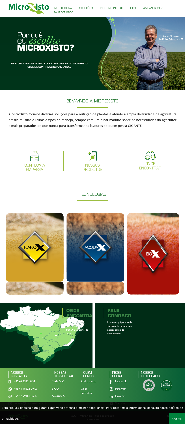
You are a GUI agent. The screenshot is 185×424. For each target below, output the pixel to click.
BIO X (55, 388)
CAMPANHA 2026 (153, 8)
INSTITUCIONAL (63, 8)
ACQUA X (58, 396)
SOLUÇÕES (86, 8)
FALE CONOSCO (63, 12)
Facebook (121, 381)
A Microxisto (88, 381)
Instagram (120, 388)
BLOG (132, 8)
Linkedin (120, 396)
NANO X (58, 381)
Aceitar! (177, 419)
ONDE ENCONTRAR (111, 8)
